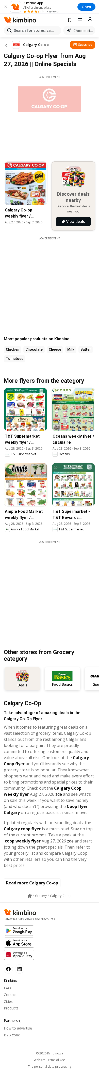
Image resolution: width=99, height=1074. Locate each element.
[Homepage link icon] (30, 896)
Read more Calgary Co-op (32, 883)
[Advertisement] (49, 593)
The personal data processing (49, 1067)
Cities (8, 1001)
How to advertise (18, 1028)
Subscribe (85, 44)
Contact (10, 994)
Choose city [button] (83, 30)
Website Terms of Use (49, 1060)
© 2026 (49, 1053)
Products (11, 1008)
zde (58, 794)
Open (86, 6)
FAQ (7, 988)
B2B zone (12, 1035)
